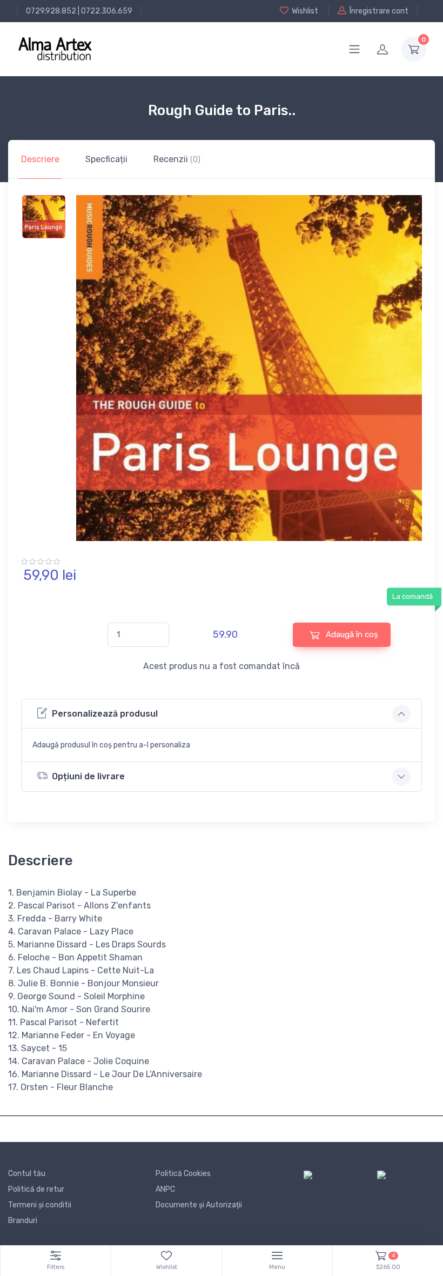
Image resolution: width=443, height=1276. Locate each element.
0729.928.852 (51, 11)
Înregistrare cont (379, 11)
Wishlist (305, 11)
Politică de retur (36, 1189)
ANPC (165, 1189)
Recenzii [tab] (176, 159)
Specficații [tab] (106, 159)
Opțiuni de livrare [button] (88, 776)
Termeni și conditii (39, 1205)
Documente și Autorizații (199, 1205)
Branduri (22, 1220)
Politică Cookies (183, 1173)
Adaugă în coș (351, 634)
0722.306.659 (106, 11)
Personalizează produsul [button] (105, 714)
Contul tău (26, 1173)
